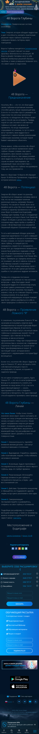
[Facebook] (16, 548)
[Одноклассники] (19, 548)
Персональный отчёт (20, 574)
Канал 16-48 (27, 536)
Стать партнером (26, 696)
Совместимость (20, 582)
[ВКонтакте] (13, 548)
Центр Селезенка (14, 536)
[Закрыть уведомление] (35, 724)
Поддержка (13, 696)
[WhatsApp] (22, 548)
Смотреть (17, 518)
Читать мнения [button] (19, 557)
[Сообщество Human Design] (36, 701)
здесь (19, 180)
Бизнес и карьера (20, 578)
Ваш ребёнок (20, 586)
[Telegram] (26, 548)
